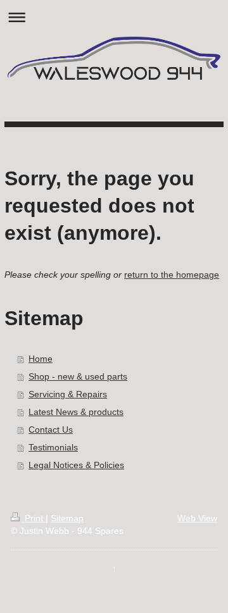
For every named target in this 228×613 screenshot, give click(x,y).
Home (40, 359)
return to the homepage (171, 274)
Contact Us (50, 429)
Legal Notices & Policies (76, 465)
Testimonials (53, 447)
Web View (197, 518)
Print (34, 518)
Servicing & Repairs (67, 394)
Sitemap (67, 518)
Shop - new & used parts (77, 376)
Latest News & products (76, 412)
